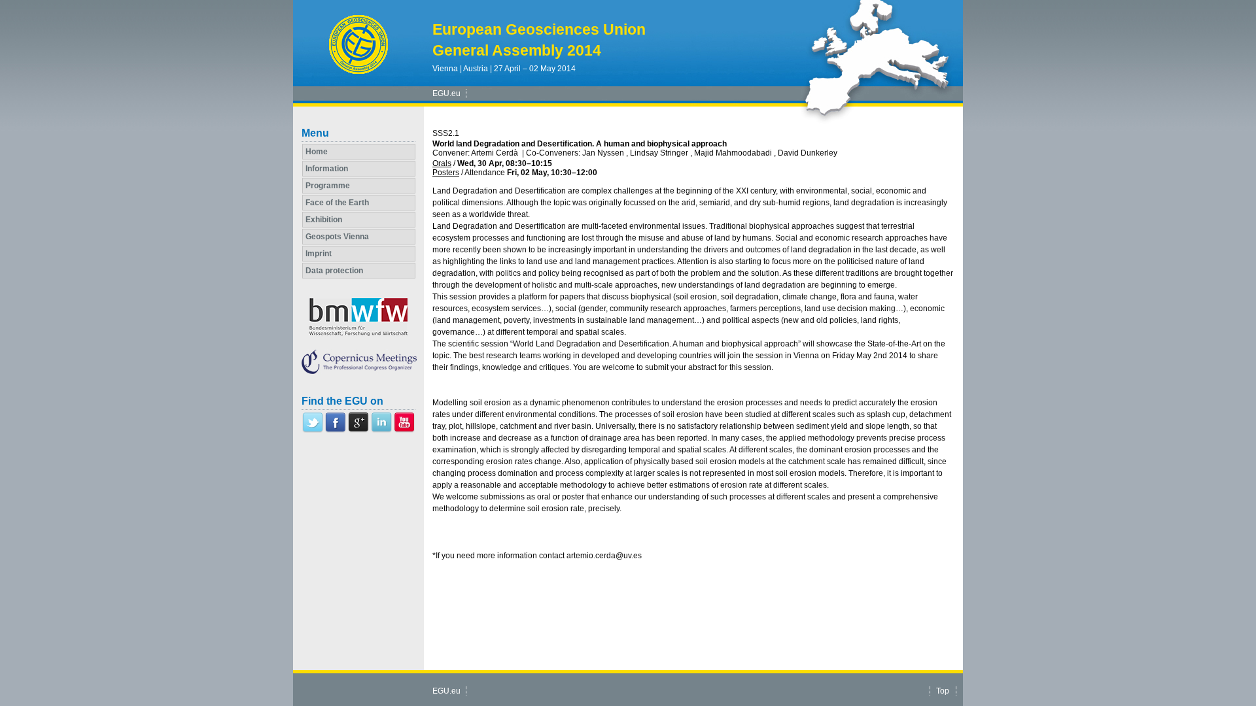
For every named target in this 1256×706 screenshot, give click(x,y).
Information (326, 168)
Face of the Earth (337, 202)
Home (316, 151)
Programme (327, 185)
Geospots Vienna (337, 236)
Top (942, 691)
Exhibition (323, 219)
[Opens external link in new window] (312, 430)
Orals (441, 163)
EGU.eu (446, 93)
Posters (445, 172)
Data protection (334, 270)
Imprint (318, 253)
